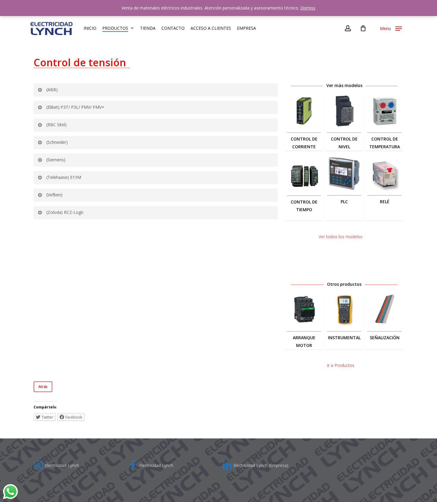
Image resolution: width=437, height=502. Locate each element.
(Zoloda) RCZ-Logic (65, 212)
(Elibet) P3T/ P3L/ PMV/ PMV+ (75, 107)
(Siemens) (55, 159)
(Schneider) (57, 142)
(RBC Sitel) (56, 124)
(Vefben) (54, 195)
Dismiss (307, 8)
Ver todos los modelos (340, 236)
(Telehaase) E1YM (63, 177)
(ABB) (52, 89)
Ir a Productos (340, 365)
